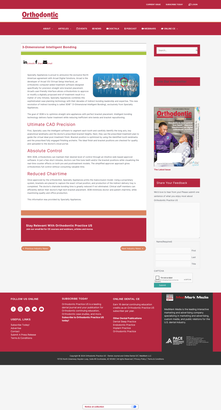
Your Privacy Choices (118, 406)
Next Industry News (132, 248)
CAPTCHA (159, 271)
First (194, 250)
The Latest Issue (162, 169)
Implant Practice (122, 328)
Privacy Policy (140, 359)
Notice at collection (94, 406)
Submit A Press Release (23, 334)
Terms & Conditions (21, 338)
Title (194, 264)
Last (194, 257)
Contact (15, 331)
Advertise (16, 328)
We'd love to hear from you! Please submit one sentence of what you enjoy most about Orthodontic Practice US (176, 196)
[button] (52, 29)
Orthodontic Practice (124, 331)
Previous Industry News (35, 248)
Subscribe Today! (20, 325)
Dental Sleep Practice (124, 321)
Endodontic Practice (124, 325)
